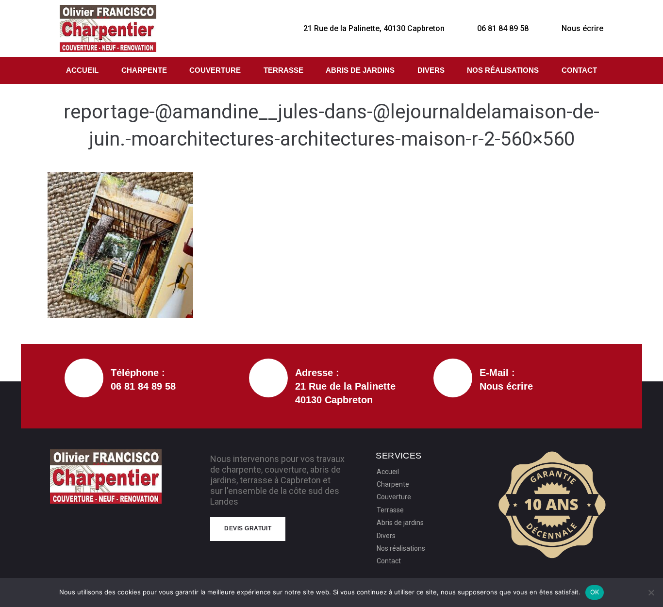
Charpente (144, 70)
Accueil (82, 70)
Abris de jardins (360, 70)
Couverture (215, 70)
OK (594, 592)
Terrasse (283, 70)
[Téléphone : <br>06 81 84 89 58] (84, 378)
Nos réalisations (503, 70)
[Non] (651, 592)
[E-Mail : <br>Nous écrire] (452, 378)
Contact (579, 70)
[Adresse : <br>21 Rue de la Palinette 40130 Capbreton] (268, 378)
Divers (431, 70)
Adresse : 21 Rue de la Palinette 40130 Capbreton (345, 386)
